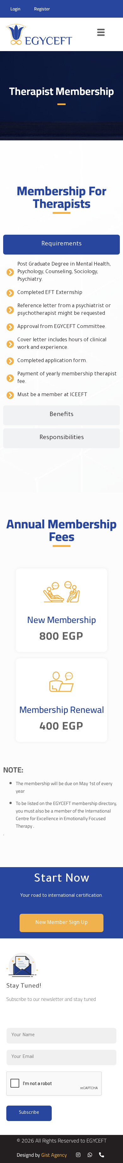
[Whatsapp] (90, 1155)
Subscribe (29, 1113)
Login (15, 9)
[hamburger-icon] (101, 34)
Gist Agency (54, 1155)
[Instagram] (78, 1155)
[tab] (61, 245)
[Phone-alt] (102, 1155)
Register (42, 9)
